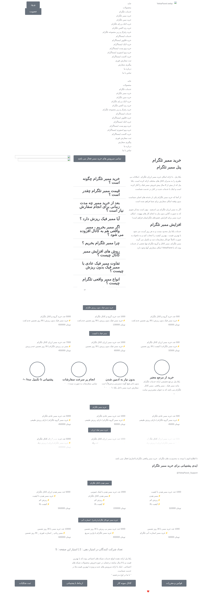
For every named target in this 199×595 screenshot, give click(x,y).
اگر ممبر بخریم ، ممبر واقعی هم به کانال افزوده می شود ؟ (102, 231)
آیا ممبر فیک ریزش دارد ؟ (100, 218)
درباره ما (127, 69)
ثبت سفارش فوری (123, 60)
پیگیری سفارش (124, 65)
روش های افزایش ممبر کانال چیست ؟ (101, 253)
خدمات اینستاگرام (123, 36)
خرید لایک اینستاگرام (122, 44)
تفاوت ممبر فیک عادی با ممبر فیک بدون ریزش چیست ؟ (103, 267)
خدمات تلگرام (125, 11)
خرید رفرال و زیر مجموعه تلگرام (117, 32)
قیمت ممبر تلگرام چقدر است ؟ (101, 193)
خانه (129, 3)
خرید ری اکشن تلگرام (121, 28)
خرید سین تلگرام (124, 20)
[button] (99, 77)
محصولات (127, 7)
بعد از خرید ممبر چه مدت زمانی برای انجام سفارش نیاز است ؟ (102, 207)
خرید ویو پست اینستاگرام (120, 48)
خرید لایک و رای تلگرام (121, 24)
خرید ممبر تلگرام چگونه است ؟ (101, 180)
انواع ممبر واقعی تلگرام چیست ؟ (101, 281)
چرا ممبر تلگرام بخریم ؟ (101, 243)
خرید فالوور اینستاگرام (121, 40)
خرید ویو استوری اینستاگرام (119, 52)
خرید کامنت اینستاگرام (121, 56)
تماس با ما (126, 73)
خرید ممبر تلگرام (123, 16)
